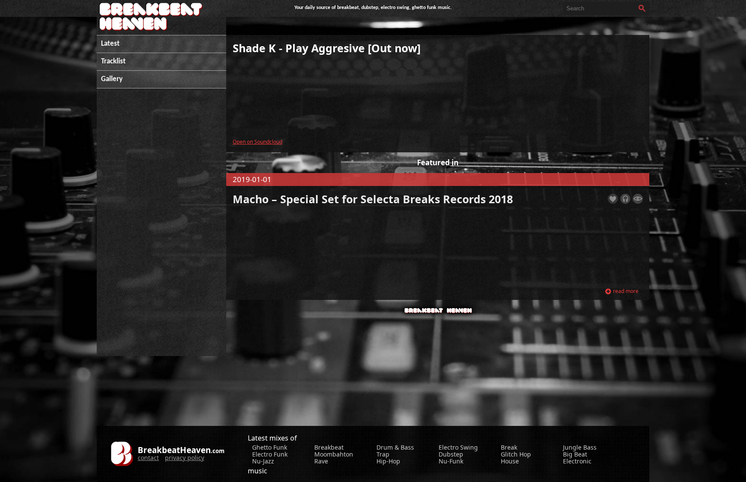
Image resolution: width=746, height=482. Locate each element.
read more (626, 291)
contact (148, 458)
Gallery (112, 79)
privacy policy (184, 458)
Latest (110, 43)
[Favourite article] (613, 199)
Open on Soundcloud (257, 141)
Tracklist (113, 61)
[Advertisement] (161, 226)
